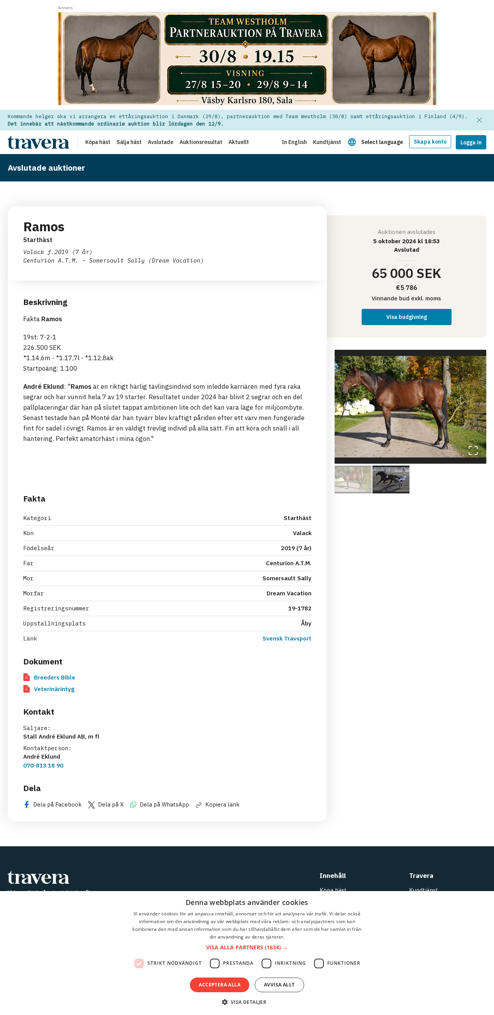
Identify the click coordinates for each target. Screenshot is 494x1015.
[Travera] (112, 877)
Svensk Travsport (286, 638)
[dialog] (247, 953)
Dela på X (111, 804)
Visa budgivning (406, 316)
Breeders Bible (54, 677)
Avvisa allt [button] (279, 984)
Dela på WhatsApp (164, 804)
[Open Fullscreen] (473, 450)
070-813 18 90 (43, 765)
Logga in (471, 142)
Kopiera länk (222, 804)
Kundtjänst (423, 890)
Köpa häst (333, 890)
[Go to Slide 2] (390, 479)
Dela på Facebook (57, 804)
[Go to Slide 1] (353, 479)
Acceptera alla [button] (219, 984)
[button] (410, 407)
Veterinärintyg (54, 689)
